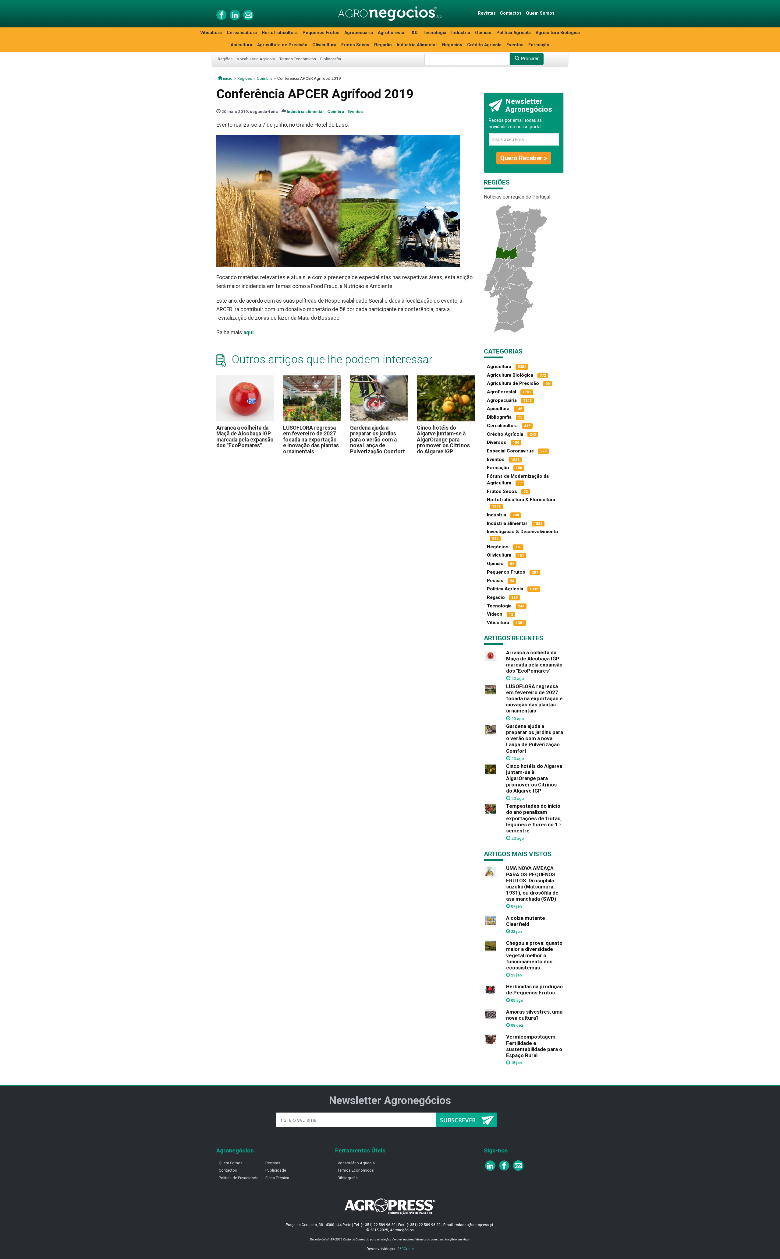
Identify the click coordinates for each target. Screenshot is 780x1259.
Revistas (487, 13)
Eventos (514, 44)
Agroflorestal (392, 32)
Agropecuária (358, 32)
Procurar (529, 59)
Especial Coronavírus (510, 451)
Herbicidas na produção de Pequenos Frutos (534, 989)
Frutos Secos (355, 44)
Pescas (495, 580)
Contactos (511, 13)
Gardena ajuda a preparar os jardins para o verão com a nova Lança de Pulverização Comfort (377, 439)
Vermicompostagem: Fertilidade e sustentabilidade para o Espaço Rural (534, 1046)
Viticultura (211, 32)
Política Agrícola (513, 32)
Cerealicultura (242, 32)
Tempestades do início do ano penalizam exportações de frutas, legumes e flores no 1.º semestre (534, 818)
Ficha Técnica (277, 1178)
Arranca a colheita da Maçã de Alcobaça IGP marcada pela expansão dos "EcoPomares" (245, 436)
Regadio (383, 44)
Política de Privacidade (238, 1178)
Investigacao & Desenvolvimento (522, 531)
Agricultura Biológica (558, 32)
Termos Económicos (297, 58)
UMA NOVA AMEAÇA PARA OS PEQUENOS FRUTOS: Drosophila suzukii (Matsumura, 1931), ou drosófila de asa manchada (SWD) (532, 883)
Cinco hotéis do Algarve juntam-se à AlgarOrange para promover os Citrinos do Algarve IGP (443, 439)
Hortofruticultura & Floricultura (521, 499)
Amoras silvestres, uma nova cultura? (534, 1015)
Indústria (460, 32)
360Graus (405, 1249)
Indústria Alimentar (417, 44)
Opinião (483, 32)
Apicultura (241, 44)
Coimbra (264, 78)
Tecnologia (434, 32)
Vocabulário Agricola (356, 1163)
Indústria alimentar (305, 111)
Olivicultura (324, 44)
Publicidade (275, 1170)
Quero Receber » (523, 158)
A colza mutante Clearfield (525, 921)
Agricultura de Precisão (282, 44)
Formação (538, 44)
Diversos (496, 442)
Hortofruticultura (280, 32)
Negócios (452, 44)
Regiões (225, 58)
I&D (414, 32)
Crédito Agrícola (484, 44)
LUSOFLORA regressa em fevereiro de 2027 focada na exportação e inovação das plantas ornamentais (311, 439)
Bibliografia (330, 58)
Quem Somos (540, 13)
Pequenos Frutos (321, 32)
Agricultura (499, 366)
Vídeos (494, 614)
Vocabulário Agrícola (256, 58)
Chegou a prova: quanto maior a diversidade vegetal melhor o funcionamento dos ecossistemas (534, 955)
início (227, 78)
